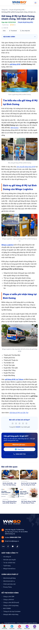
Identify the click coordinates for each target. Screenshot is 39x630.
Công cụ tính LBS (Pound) (11, 602)
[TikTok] (17, 546)
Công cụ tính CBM (8, 596)
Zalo (4, 30)
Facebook (14, 30)
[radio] (12, 423)
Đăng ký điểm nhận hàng (10, 614)
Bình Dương (14, 128)
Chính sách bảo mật (9, 584)
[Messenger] (13, 546)
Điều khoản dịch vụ (9, 581)
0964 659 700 (21, 454)
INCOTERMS (7, 608)
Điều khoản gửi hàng (9, 578)
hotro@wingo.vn (14, 541)
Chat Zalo (20, 449)
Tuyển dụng (6, 565)
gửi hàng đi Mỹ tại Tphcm (14, 379)
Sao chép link (26, 30)
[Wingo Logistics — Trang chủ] (19, 3)
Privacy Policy (7, 587)
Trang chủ (4, 9)
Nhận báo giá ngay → (20, 444)
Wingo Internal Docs (9, 568)
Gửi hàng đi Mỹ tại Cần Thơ (18, 413)
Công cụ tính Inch (8, 599)
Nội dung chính (9, 37)
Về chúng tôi (7, 557)
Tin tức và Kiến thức (9, 562)
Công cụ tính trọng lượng (10, 605)
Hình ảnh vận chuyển (9, 559)
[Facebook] (8, 546)
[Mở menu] (35, 3)
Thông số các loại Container (11, 611)
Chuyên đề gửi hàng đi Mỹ (16, 9)
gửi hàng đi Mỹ (15, 64)
